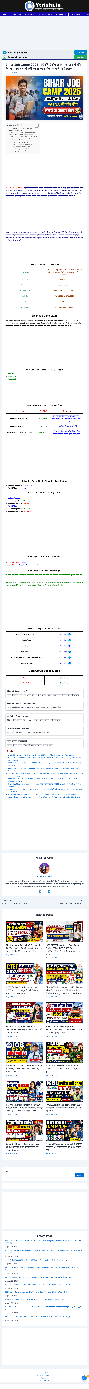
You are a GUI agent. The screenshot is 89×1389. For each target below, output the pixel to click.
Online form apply (45, 14)
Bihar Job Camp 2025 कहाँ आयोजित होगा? (23, 144)
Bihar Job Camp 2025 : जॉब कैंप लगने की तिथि (23, 132)
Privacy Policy (45, 1373)
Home (4, 14)
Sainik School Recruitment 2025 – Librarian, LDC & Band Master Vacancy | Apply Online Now (42, 794)
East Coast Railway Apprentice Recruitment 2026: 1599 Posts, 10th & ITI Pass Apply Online (64, 1029)
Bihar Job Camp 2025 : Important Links (23, 141)
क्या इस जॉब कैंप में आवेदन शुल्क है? (21, 150)
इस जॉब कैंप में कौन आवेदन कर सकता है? (22, 146)
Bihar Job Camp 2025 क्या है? (21, 142)
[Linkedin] (49, 891)
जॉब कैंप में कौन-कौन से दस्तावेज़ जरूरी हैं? (22, 148)
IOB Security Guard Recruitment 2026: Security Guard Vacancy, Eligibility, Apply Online (24, 1068)
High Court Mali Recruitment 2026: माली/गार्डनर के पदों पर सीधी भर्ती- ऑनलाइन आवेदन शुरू (64, 1068)
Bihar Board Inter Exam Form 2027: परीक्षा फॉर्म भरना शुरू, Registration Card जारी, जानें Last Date (24, 1029)
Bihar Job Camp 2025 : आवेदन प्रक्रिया (21, 139)
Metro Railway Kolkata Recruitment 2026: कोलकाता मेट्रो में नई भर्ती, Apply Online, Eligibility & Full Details (44, 797)
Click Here (63, 634)
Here (65, 652)
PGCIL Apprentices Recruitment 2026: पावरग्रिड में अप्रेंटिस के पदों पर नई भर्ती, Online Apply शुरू (64, 1108)
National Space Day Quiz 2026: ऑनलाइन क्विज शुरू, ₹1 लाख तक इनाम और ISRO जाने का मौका (64, 1147)
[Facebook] (40, 891)
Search (7, 1171)
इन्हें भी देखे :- (17, 151)
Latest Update (61, 14)
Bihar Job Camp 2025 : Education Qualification (25, 137)
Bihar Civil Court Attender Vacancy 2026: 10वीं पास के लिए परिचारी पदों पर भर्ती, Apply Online (22, 1147)
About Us (44, 1378)
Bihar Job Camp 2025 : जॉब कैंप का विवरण (21, 135)
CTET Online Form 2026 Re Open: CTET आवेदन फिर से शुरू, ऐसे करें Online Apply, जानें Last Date (22, 990)
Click (61, 652)
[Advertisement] (44, 34)
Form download (76, 14)
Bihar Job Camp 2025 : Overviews (23, 128)
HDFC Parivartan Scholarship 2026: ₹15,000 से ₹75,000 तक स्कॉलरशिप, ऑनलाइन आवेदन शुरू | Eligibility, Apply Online (24, 1108)
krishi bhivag (30, 14)
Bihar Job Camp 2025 (15, 131)
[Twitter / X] (44, 891)
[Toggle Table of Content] (35, 126)
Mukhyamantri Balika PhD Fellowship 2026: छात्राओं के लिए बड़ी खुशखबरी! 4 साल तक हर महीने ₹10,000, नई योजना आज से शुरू (24, 948)
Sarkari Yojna (16, 14)
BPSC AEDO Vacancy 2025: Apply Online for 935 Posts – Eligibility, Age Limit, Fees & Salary (41, 755)
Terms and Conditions (44, 1375)
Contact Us (44, 1381)
